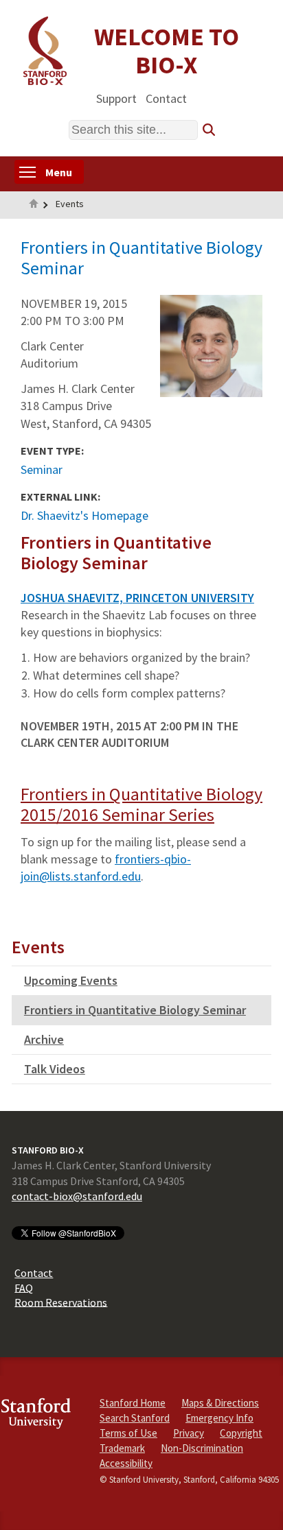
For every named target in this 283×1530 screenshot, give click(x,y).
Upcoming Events (70, 980)
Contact (166, 98)
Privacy (188, 1432)
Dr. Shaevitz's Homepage (84, 515)
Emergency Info (219, 1417)
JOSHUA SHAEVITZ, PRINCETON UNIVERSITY (137, 598)
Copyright (241, 1432)
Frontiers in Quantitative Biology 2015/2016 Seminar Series (141, 804)
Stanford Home (133, 1402)
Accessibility (126, 1463)
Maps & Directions (220, 1402)
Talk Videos (54, 1069)
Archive (44, 1039)
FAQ (23, 1287)
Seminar (42, 469)
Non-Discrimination (202, 1448)
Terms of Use (128, 1432)
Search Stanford (135, 1417)
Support (116, 98)
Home (33, 205)
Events (70, 204)
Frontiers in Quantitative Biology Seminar (135, 1010)
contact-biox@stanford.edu (77, 1196)
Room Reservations (60, 1301)
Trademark (122, 1448)
